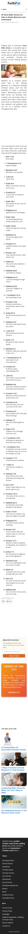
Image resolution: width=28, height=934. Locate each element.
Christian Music (7, 870)
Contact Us (6, 926)
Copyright (5, 914)
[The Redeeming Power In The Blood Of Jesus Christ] (14, 807)
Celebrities (6, 867)
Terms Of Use (7, 908)
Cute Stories (6, 876)
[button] (26, 9)
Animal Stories (7, 863)
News (4, 892)
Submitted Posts (8, 898)
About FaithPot (7, 923)
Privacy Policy (7, 911)
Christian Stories (8, 873)
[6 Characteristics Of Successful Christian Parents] (14, 744)
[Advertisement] (14, 33)
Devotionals (16, 22)
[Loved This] (3, 601)
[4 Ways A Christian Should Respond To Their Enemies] (14, 765)
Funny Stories (7, 882)
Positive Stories (7, 895)
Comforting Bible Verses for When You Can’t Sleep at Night (13, 790)
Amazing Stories (8, 860)
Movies (4, 889)
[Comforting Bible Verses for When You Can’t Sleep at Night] (14, 785)
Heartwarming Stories (10, 885)
